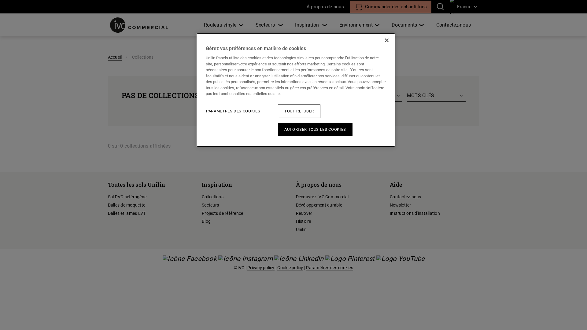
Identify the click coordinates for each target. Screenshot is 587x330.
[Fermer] (386, 40)
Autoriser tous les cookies (315, 129)
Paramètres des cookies (233, 111)
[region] (296, 90)
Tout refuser (299, 111)
